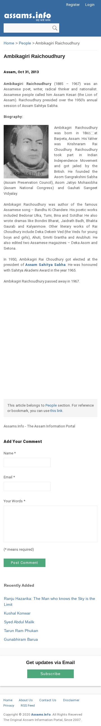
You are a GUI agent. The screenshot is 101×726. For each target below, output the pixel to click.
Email (8, 477)
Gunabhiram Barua (21, 639)
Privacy (8, 705)
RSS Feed (28, 705)
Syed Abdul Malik (19, 622)
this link (56, 411)
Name (8, 453)
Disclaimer (71, 700)
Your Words (13, 501)
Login (90, 5)
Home (7, 700)
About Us (26, 700)
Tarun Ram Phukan (21, 630)
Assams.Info (41, 714)
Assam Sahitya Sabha (45, 265)
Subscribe (50, 673)
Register (73, 5)
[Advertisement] (50, 86)
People (51, 405)
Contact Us (47, 700)
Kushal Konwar (17, 613)
